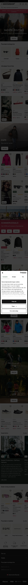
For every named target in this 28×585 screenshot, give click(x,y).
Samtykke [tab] (5, 276)
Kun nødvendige (14, 311)
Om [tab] (23, 276)
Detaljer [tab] (14, 276)
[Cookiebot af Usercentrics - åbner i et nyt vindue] (20, 273)
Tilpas (13, 306)
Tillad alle (14, 301)
